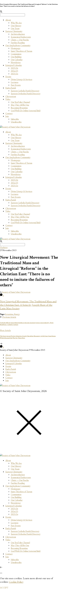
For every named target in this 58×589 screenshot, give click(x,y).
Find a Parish (10, 87)
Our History (16, 25)
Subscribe (15, 119)
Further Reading (18, 42)
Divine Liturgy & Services (21, 79)
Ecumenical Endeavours (21, 36)
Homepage (15, 48)
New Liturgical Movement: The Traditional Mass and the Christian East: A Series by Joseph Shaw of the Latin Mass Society (28, 305)
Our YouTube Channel (20, 102)
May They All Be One (20, 104)
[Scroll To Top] (1, 567)
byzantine (9, 314)
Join (7, 116)
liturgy (17, 314)
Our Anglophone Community (17, 45)
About (8, 19)
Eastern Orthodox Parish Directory (25, 93)
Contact (9, 113)
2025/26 (14, 68)
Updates (4, 247)
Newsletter (16, 62)
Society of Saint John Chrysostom (16, 292)
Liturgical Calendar (13, 65)
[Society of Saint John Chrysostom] (15, 126)
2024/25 (14, 70)
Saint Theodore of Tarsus (21, 51)
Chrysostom (10, 96)
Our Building (16, 56)
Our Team (15, 28)
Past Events (16, 85)
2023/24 (14, 73)
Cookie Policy (16, 581)
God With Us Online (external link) (26, 110)
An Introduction (18, 34)
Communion (16, 53)
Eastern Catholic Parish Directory (25, 90)
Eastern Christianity (13, 31)
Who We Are (16, 22)
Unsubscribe (16, 121)
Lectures (14, 82)
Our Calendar (17, 59)
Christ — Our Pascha (20, 39)
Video (7, 99)
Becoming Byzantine (19, 107)
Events (8, 76)
